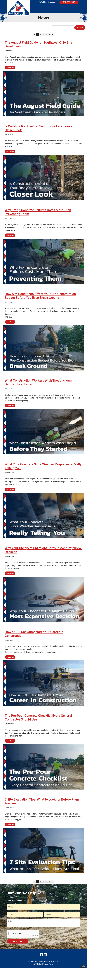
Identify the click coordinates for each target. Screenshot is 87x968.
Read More (10, 68)
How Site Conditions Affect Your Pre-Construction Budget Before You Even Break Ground (40, 296)
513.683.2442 (69, 2)
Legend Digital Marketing (47, 961)
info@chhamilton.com (46, 2)
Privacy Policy (48, 964)
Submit (19, 941)
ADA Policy (38, 964)
